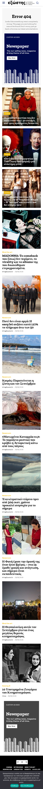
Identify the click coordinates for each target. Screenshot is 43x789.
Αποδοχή (14, 786)
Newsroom (6, 318)
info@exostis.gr (7, 272)
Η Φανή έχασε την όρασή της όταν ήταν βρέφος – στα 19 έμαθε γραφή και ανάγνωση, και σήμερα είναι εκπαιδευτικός (21, 568)
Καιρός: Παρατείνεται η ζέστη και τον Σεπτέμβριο (19, 382)
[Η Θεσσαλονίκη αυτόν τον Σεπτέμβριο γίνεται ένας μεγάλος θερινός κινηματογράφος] (21, 600)
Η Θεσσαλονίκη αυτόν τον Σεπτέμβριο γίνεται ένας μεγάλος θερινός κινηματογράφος (19, 631)
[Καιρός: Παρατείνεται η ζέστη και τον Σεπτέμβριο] (21, 354)
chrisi (4, 696)
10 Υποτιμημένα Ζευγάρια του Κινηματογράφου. (19, 691)
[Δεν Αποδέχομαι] (40, 780)
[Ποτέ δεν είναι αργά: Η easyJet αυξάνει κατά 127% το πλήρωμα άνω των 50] (21, 295)
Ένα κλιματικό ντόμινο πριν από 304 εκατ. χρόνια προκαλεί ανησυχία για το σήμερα (20, 503)
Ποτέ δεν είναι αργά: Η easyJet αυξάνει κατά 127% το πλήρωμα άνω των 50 (20, 324)
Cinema (7, 113)
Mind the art (7, 252)
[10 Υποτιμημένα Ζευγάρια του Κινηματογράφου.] (21, 663)
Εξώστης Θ (6, 686)
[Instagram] (22, 762)
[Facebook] (17, 762)
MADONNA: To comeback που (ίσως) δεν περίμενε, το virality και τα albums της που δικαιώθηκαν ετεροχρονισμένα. (20, 262)
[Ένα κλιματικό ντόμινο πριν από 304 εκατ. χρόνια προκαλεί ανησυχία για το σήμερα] (21, 472)
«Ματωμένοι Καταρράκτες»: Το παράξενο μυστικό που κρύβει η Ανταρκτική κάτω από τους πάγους (21, 441)
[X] (26, 762)
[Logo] (21, 3)
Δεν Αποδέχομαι (27, 786)
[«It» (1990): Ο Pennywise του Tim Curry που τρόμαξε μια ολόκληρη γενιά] (21, 147)
